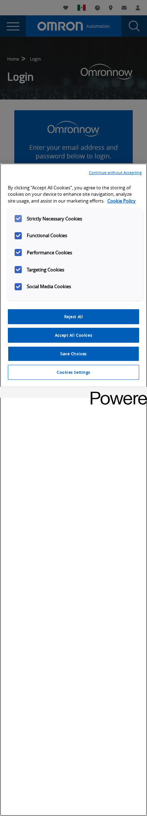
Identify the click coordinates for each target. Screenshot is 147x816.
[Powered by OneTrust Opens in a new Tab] (116, 393)
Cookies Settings (73, 372)
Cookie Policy (121, 201)
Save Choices (73, 353)
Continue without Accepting (115, 172)
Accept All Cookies (73, 335)
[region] (73, 489)
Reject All (73, 316)
